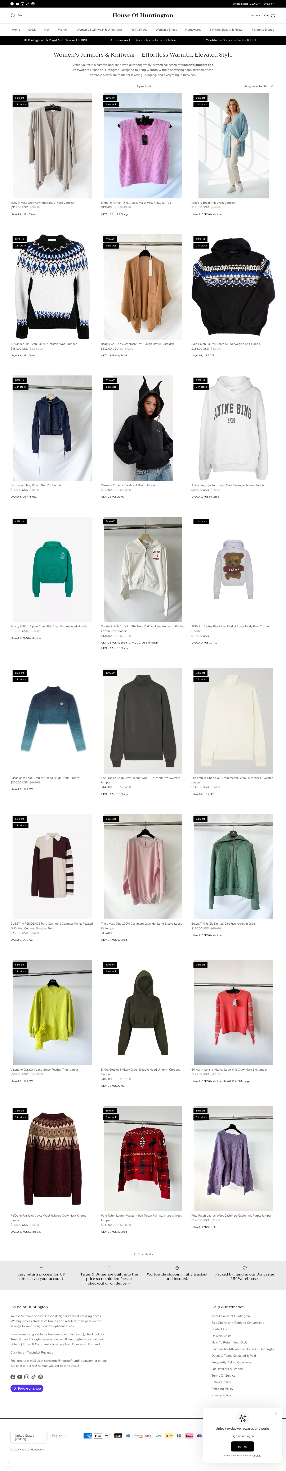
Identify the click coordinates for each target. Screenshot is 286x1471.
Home (16, 30)
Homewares (193, 30)
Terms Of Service (223, 1375)
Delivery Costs (221, 1336)
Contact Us (219, 1329)
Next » (148, 1254)
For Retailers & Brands (227, 1369)
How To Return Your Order (230, 1342)
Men (47, 30)
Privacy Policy (221, 1395)
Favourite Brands (263, 30)
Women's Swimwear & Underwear (99, 30)
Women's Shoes (166, 30)
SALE (32, 30)
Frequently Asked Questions (231, 1362)
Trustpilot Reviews (40, 1352)
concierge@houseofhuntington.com (69, 1361)
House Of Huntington (32, 1449)
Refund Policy (221, 1382)
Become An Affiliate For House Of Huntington (243, 1349)
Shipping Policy (222, 1389)
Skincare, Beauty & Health (226, 30)
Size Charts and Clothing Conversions (237, 1323)
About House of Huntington (230, 1316)
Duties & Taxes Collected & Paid (233, 1356)
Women (63, 30)
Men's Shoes (138, 30)
